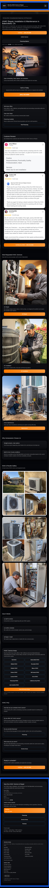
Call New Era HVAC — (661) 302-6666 (24, 244)
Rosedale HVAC (35, 664)
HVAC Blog (6, 871)
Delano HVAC (14, 672)
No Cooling (6, 831)
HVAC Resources (7, 869)
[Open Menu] (45, 5)
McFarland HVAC (35, 672)
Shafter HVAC (14, 668)
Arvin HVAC (35, 676)
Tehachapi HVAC (14, 680)
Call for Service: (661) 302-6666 (10, 872)
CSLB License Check (19, 44)
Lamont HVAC (14, 676)
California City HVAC (35, 680)
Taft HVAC (14, 659)
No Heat (10, 831)
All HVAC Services (7, 864)
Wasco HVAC (35, 668)
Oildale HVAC (14, 664)
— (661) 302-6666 (24, 32)
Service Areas (24, 819)
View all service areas (8, 860)
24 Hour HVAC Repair (17, 831)
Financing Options (7, 866)
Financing (24, 815)
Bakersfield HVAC (35, 659)
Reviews (24, 823)
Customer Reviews (7, 867)
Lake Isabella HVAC (14, 685)
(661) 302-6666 (24, 94)
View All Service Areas (24, 689)
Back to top (7, 875)
